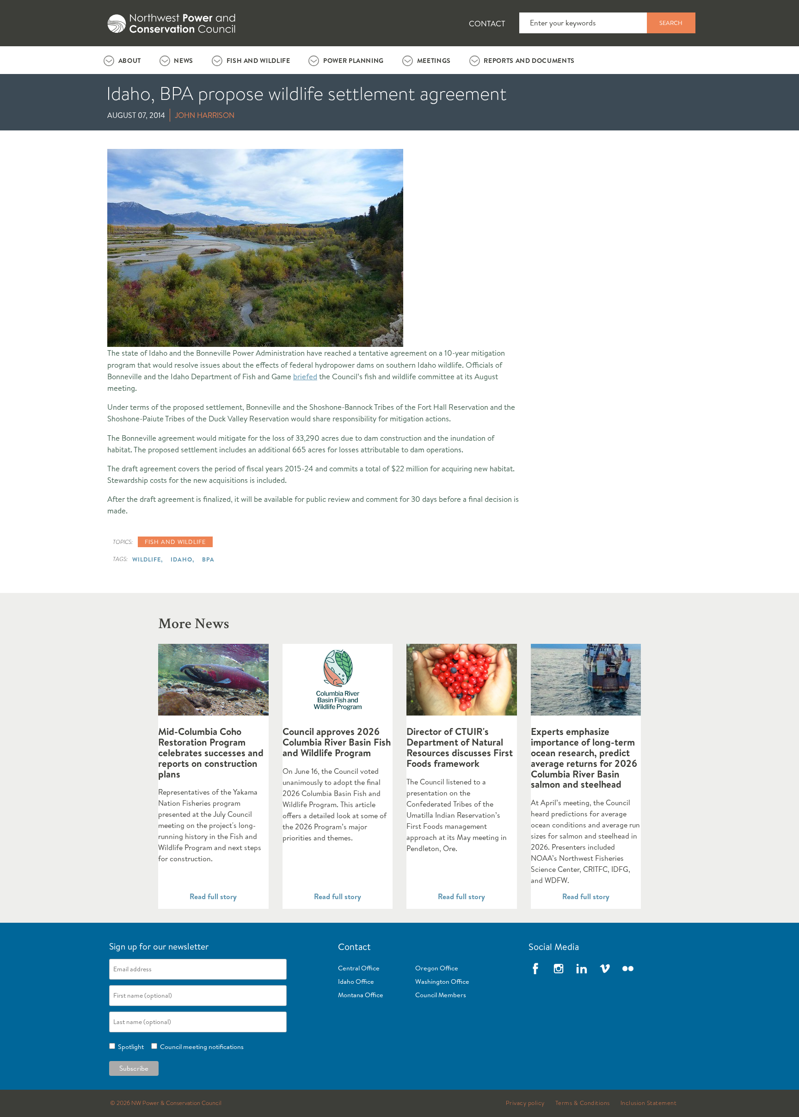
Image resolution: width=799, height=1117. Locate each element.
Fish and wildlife (175, 541)
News (183, 60)
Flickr (628, 968)
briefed (305, 376)
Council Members (440, 995)
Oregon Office (436, 968)
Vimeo (605, 968)
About (129, 60)
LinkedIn (582, 968)
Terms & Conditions (582, 1103)
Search (670, 23)
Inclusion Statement (649, 1103)
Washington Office (442, 981)
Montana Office (360, 995)
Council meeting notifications (200, 1046)
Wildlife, (147, 559)
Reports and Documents (529, 60)
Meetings (434, 60)
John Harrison (204, 115)
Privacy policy (525, 1103)
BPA (208, 559)
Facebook (535, 968)
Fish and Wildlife (258, 60)
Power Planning (353, 60)
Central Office (359, 968)
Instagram (558, 968)
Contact (487, 23)
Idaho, (182, 559)
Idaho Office (356, 981)
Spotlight (129, 1046)
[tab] (122, 60)
